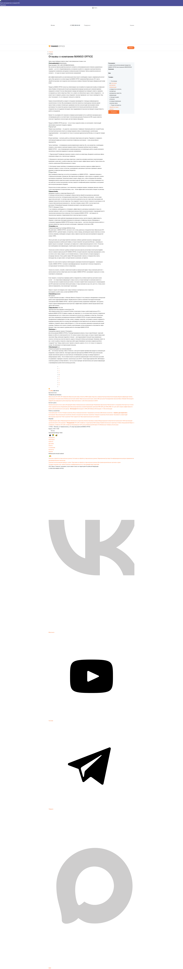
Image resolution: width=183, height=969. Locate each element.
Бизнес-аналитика (108, 412)
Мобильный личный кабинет (72, 398)
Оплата (51, 445)
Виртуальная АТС (53, 396)
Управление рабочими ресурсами (70, 406)
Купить (131, 47)
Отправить (114, 112)
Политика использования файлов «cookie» (60, 462)
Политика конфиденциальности (73, 464)
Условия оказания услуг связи (57, 464)
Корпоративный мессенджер (110, 396)
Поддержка (87, 25)
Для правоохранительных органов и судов (109, 462)
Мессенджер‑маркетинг (55, 416)
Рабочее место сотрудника (114, 404)
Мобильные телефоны (106, 424)
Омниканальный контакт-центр (57, 404)
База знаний (82, 406)
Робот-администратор (55, 406)
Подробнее (3, 5)
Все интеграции (108, 408)
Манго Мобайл (123, 398)
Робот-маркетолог (76, 416)
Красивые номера (93, 420)
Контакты (51, 449)
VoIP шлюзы (82, 424)
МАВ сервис (88, 396)
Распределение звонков (112, 398)
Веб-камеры (97, 422)
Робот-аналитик (66, 416)
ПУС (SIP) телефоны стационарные (84, 422)
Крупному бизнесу (83, 420)
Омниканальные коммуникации (85, 404)
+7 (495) (75, 25)
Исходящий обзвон (71, 404)
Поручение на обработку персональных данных (84, 462)
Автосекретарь (67, 400)
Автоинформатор (58, 400)
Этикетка (82, 396)
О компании (52, 447)
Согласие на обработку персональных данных (84, 458)
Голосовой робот (53, 412)
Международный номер (104, 420)
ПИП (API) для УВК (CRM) (105, 406)
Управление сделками (92, 406)
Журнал (51, 451)
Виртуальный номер (74, 396)
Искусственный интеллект (80, 412)
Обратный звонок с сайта (78, 400)
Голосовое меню (59, 398)
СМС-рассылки (101, 398)
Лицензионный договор (104, 458)
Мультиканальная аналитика (64, 414)
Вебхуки (92, 408)
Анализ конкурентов (77, 414)
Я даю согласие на (115, 107)
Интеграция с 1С (99, 408)
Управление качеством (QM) (95, 412)
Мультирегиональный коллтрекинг (90, 416)
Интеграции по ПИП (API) (83, 408)
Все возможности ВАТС (91, 400)
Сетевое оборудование (123, 422)
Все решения (62, 422)
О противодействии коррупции (91, 464)
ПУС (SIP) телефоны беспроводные (70, 424)
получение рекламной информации (113, 85)
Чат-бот (60, 412)
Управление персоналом (100, 404)
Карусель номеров (97, 396)
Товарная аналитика (100, 414)
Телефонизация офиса (55, 420)
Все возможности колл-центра (61, 408)
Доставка (51, 443)
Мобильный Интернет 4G (93, 424)
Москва (53, 25)
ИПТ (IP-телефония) (63, 396)
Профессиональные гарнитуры (108, 422)
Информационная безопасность (69, 420)
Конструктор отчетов (127, 404)
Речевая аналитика (67, 412)
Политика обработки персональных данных (60, 458)
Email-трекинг (110, 414)
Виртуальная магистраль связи (88, 398)
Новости (51, 441)
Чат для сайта (116, 406)
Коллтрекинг (52, 414)
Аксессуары (115, 424)
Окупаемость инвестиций (120, 414)
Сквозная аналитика (89, 414)
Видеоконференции (123, 396)
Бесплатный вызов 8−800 (118, 420)
